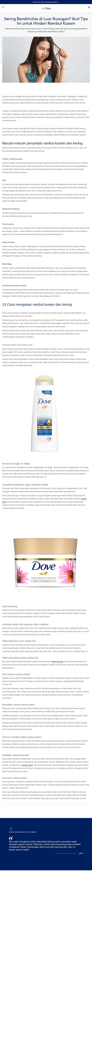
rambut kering (57, 661)
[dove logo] (46, 8)
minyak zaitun (27, 765)
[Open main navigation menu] (89, 7)
